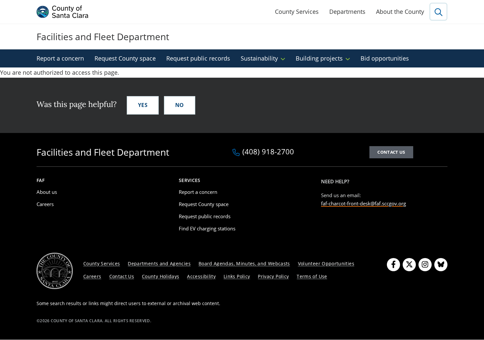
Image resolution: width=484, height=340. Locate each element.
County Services (297, 11)
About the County (400, 11)
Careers (45, 204)
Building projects (319, 58)
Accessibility (201, 276)
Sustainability (259, 58)
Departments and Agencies (159, 263)
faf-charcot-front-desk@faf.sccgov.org (363, 203)
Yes (143, 105)
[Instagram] (425, 264)
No (179, 105)
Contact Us (121, 276)
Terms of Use (312, 276)
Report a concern (60, 58)
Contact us (391, 152)
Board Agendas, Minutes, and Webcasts (244, 263)
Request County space (125, 58)
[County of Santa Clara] (63, 12)
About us (47, 192)
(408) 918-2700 (268, 152)
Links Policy (237, 276)
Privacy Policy (273, 276)
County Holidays (160, 276)
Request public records (198, 58)
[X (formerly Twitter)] (409, 264)
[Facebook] (393, 264)
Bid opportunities (385, 58)
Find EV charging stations (207, 228)
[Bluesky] (440, 264)
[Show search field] (438, 12)
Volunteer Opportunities (326, 263)
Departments (347, 11)
